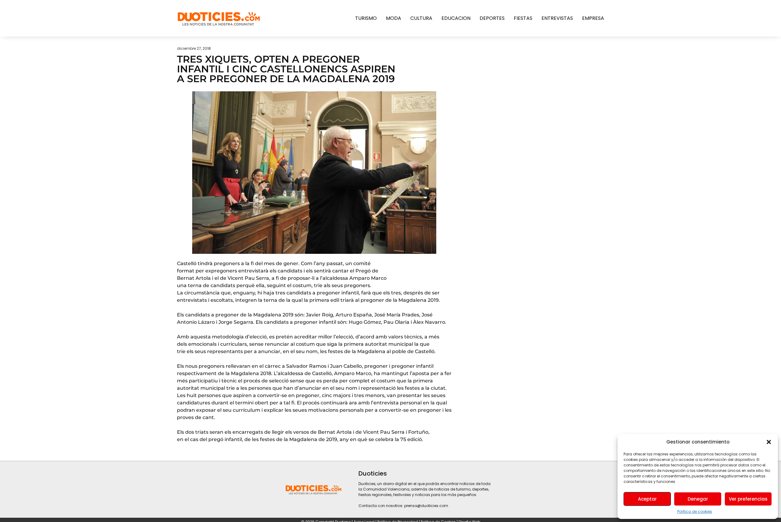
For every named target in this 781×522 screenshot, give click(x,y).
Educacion (455, 18)
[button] (769, 442)
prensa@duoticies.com (426, 505)
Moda (393, 18)
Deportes (492, 18)
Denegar (698, 499)
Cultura (421, 18)
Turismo (366, 18)
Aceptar (647, 499)
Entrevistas (557, 18)
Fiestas (523, 18)
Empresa (593, 18)
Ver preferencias (748, 499)
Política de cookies (694, 511)
